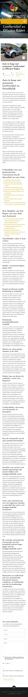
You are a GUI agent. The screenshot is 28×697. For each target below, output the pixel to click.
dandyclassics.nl (14, 13)
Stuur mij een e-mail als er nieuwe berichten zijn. (13, 675)
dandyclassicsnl (6, 75)
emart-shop (12, 693)
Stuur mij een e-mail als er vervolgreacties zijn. (13, 670)
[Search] (1, 21)
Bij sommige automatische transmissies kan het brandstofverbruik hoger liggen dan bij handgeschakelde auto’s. (14, 226)
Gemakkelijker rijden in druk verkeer (12, 180)
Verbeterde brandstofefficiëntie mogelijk (13, 187)
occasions (22, 74)
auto (18, 73)
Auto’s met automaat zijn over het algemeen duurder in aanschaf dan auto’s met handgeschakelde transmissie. (14, 220)
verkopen (18, 76)
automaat (18, 74)
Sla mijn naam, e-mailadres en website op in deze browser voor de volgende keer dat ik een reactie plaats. (14, 658)
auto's (20, 73)
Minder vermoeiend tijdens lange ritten (12, 182)
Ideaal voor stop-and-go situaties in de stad (14, 189)
